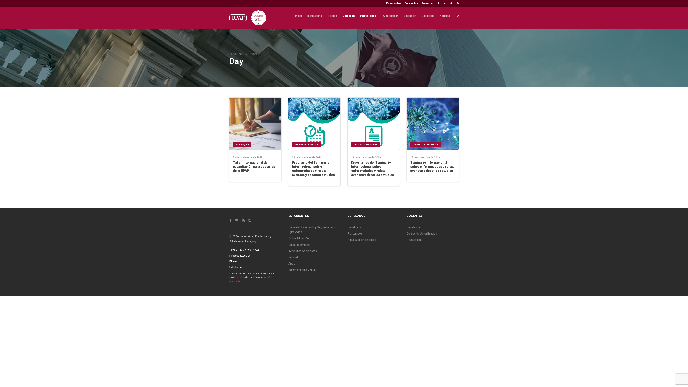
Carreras (348, 16)
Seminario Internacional (306, 144)
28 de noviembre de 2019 (247, 157)
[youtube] (451, 3)
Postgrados (368, 16)
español (268, 277)
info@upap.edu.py (239, 255)
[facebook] (438, 3)
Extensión (410, 16)
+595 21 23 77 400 (240, 249)
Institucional (314, 16)
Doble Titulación (298, 238)
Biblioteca (428, 16)
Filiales (332, 16)
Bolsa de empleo (299, 245)
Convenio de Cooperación (425, 144)
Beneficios (354, 227)
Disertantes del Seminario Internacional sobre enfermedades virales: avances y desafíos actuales (372, 168)
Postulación (414, 240)
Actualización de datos (302, 251)
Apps (291, 263)
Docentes (427, 3)
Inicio (298, 16)
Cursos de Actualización (422, 233)
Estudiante (235, 267)
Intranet (293, 257)
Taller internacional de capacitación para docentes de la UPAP (254, 167)
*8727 (256, 249)
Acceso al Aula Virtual (302, 270)
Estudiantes (393, 3)
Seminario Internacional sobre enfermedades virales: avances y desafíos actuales (432, 167)
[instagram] (458, 3)
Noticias (444, 16)
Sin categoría (242, 144)
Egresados (411, 3)
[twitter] (445, 3)
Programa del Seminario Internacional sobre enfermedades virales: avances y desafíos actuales (313, 168)
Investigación (390, 16)
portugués (234, 281)
